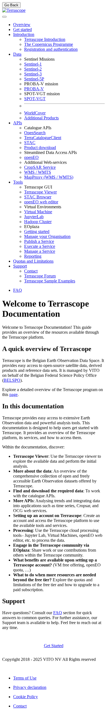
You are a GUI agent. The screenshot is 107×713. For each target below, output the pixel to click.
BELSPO (12, 380)
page (13, 394)
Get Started (53, 645)
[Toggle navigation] (4, 17)
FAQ (57, 612)
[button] (23, 34)
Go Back (11, 5)
